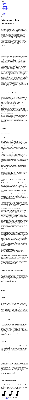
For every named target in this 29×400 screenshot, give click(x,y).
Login (4, 14)
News (4, 4)
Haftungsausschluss (10, 398)
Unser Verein (6, 10)
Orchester (5, 6)
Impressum (3, 398)
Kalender (5, 7)
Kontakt (5, 9)
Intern (4, 13)
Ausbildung (5, 8)
